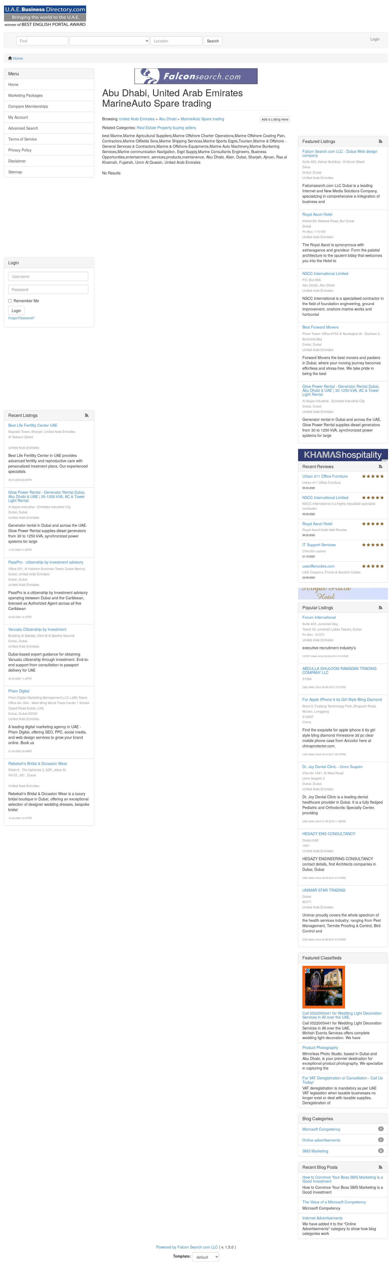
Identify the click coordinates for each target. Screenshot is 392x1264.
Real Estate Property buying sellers (166, 127)
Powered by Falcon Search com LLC (187, 1247)
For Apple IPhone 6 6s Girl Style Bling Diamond (342, 699)
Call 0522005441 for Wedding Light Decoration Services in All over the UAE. (342, 1015)
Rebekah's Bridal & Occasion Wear (37, 763)
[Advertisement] (49, 220)
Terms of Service (22, 139)
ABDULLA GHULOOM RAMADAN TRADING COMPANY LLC (339, 670)
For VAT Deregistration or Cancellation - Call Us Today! (342, 1079)
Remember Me (26, 300)
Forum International (319, 617)
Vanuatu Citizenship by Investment (37, 629)
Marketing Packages (25, 95)
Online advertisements (321, 1140)
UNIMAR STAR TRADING (324, 890)
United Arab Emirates (137, 118)
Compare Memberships (28, 106)
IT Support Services (319, 544)
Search (213, 40)
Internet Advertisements (322, 1218)
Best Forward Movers (320, 327)
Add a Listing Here (275, 119)
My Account (18, 117)
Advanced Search (23, 128)
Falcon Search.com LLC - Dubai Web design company (339, 153)
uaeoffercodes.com (318, 566)
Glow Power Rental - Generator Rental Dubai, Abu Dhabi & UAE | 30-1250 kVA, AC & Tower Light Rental (46, 496)
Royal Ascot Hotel (317, 214)
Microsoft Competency (321, 1129)
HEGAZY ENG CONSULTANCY (328, 833)
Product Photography (320, 1047)
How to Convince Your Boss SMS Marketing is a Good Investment (342, 1179)
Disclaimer (17, 161)
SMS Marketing (315, 1151)
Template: (182, 1256)
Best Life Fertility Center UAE (32, 425)
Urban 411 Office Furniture (325, 476)
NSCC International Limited (325, 273)
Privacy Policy (19, 150)
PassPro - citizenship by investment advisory (45, 562)
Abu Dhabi (168, 118)
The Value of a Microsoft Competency (334, 1202)
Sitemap (15, 171)
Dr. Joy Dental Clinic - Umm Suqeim (332, 766)
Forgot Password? (21, 318)
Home (18, 58)
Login (375, 39)
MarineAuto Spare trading (202, 118)
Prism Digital (18, 690)
